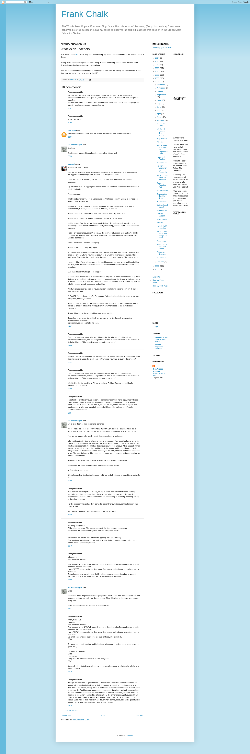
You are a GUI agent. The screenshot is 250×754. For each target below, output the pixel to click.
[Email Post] (90, 79)
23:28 (70, 156)
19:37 (70, 413)
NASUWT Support (161, 215)
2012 (157, 65)
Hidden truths (162, 162)
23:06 (70, 580)
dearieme (72, 131)
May (159, 110)
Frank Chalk (84, 14)
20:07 (70, 108)
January (160, 262)
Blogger (130, 735)
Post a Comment (71, 711)
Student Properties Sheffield (159, 347)
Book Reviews (162, 191)
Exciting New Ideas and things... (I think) (162, 234)
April (159, 114)
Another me (161, 258)
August (160, 100)
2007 (157, 82)
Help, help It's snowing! (162, 227)
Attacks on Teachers (161, 253)
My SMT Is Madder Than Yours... (161, 132)
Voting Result (162, 210)
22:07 (70, 137)
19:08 (70, 389)
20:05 (70, 481)
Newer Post (66, 716)
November (161, 88)
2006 (157, 266)
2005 (157, 269)
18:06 (70, 346)
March (159, 117)
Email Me (156, 277)
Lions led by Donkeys (161, 158)
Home (103, 716)
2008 (157, 78)
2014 (157, 58)
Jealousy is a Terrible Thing (162, 196)
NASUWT (160, 223)
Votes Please (162, 219)
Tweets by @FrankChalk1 (162, 48)
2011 (157, 68)
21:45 (70, 515)
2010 (157, 71)
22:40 (70, 546)
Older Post (139, 716)
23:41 (70, 609)
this (76, 55)
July (159, 104)
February (161, 121)
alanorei (71, 164)
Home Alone (162, 202)
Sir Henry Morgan (75, 145)
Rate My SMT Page (160, 286)
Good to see (161, 241)
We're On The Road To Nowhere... (162, 178)
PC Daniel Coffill (161, 125)
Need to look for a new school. (162, 247)
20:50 (70, 123)
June (159, 107)
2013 (157, 61)
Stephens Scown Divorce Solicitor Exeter (161, 339)
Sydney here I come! (162, 206)
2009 (157, 75)
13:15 (70, 706)
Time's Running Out (161, 185)
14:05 (70, 326)
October (160, 91)
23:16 (70, 672)
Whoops (160, 142)
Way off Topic (162, 139)
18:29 (70, 362)
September (161, 95)
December (161, 85)
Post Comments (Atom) (81, 720)
